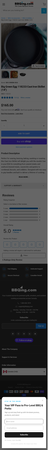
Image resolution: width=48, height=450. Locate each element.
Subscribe (24, 435)
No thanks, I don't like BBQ (13, 440)
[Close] (42, 400)
